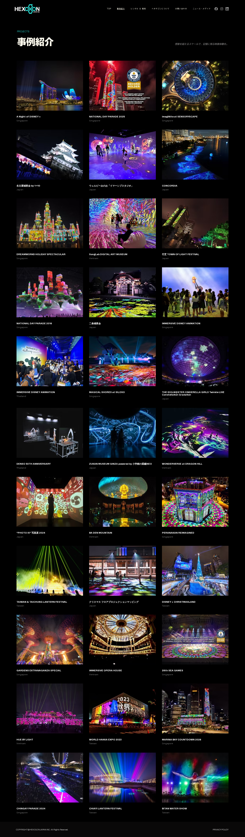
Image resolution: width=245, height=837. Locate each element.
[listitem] (50, 91)
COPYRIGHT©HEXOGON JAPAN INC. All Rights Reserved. (42, 830)
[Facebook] (216, 8)
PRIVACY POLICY (220, 830)
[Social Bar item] (221, 8)
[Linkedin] (227, 8)
